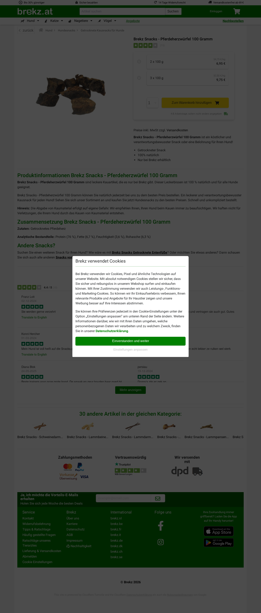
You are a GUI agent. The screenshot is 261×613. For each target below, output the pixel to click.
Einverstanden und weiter (130, 341)
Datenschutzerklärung (112, 331)
